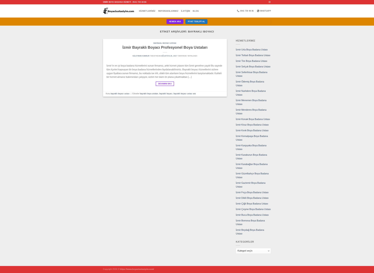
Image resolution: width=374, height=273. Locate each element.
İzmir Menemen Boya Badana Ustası (251, 102)
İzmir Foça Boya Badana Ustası (252, 192)
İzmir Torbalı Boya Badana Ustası (253, 55)
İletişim (185, 11)
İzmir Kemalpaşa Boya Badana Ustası (252, 138)
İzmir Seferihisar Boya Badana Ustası (251, 74)
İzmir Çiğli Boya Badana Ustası (252, 203)
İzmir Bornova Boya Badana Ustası (250, 222)
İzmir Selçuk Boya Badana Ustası (253, 66)
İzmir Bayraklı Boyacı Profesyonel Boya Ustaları (164, 47)
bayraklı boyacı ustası (165, 43)
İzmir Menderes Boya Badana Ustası (251, 112)
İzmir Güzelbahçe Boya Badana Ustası (252, 175)
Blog (196, 11)
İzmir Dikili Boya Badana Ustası (252, 198)
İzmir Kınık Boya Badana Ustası (252, 130)
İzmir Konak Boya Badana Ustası (253, 119)
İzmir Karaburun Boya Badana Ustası (251, 157)
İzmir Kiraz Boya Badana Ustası (252, 124)
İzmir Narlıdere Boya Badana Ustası (251, 93)
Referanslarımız (168, 11)
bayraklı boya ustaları (149, 94)
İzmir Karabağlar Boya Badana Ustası (252, 166)
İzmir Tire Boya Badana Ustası (251, 61)
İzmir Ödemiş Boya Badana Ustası (250, 83)
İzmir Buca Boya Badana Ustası (252, 215)
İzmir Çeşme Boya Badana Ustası (253, 209)
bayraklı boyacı (165, 94)
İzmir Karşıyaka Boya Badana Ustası (251, 147)
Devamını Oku (165, 84)
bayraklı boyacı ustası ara (185, 94)
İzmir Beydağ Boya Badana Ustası (250, 232)
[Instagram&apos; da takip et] (269, 2)
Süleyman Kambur (141, 56)
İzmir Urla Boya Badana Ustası (252, 49)
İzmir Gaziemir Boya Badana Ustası (250, 185)
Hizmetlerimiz (147, 11)
